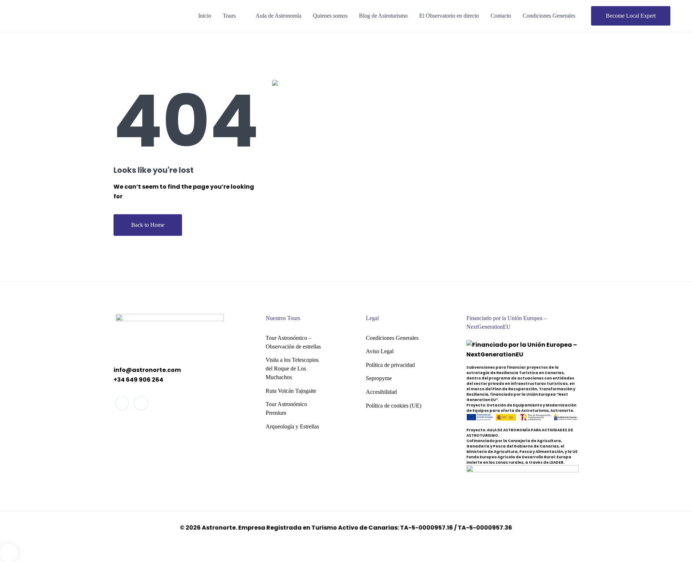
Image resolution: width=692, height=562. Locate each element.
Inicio (204, 16)
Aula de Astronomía (278, 16)
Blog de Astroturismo (383, 16)
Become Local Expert (631, 16)
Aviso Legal (380, 351)
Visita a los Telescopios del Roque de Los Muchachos (292, 368)
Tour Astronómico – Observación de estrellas (293, 342)
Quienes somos (330, 16)
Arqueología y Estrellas (292, 426)
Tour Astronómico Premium (286, 408)
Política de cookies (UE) (393, 406)
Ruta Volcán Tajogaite (291, 391)
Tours (229, 16)
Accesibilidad (381, 392)
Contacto (501, 16)
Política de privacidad (390, 365)
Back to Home (147, 225)
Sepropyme (379, 378)
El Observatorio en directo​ (449, 16)
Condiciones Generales (549, 16)
